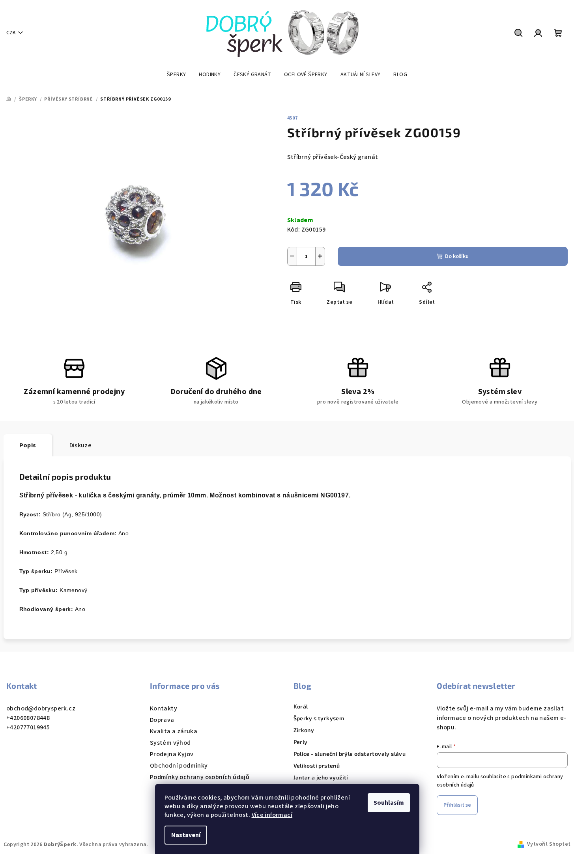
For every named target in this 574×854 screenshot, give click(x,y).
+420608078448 (28, 718)
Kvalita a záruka (173, 731)
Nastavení (185, 835)
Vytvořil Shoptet (548, 844)
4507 (292, 118)
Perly (301, 742)
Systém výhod (170, 742)
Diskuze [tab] (80, 445)
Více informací (272, 815)
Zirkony (304, 730)
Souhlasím (389, 802)
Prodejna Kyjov (172, 754)
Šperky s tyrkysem (319, 718)
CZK (11, 33)
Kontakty (163, 708)
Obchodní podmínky (179, 765)
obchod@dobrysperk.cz (40, 708)
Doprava (162, 720)
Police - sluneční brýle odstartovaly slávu (350, 754)
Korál (301, 706)
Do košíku (457, 256)
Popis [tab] (27, 445)
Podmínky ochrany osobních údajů (199, 777)
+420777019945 (28, 727)
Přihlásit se (457, 805)
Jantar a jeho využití (321, 777)
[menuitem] (176, 74)
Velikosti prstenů (317, 765)
